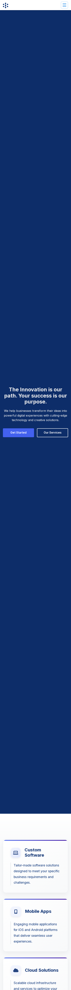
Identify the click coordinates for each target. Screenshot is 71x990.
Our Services (53, 432)
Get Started (18, 432)
